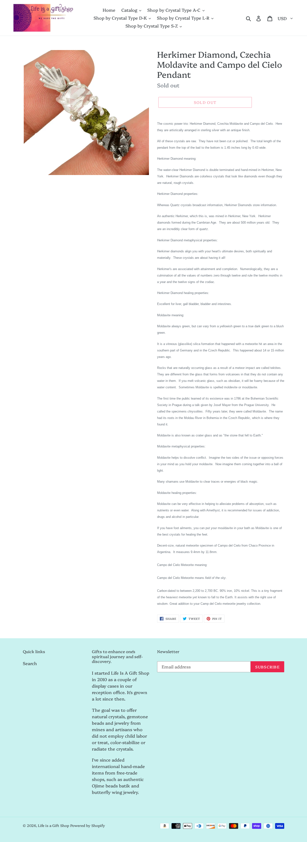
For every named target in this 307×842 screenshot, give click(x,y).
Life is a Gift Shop (53, 825)
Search (30, 663)
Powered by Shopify (87, 825)
